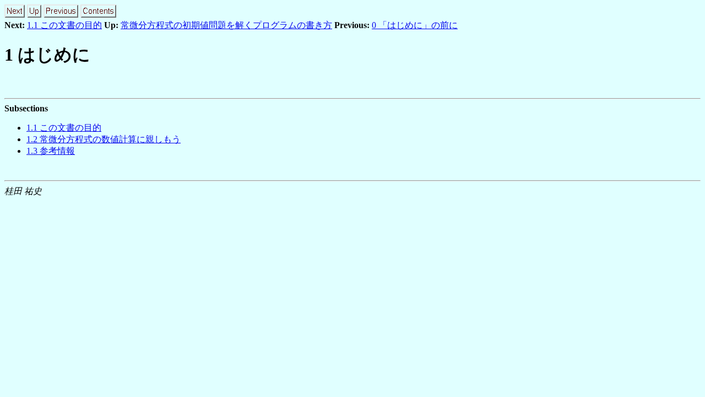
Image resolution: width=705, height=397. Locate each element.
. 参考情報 (50, 150)
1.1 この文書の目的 (64, 25)
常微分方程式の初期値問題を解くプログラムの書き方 (226, 25)
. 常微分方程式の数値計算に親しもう (103, 139)
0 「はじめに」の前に (415, 25)
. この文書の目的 (63, 127)
